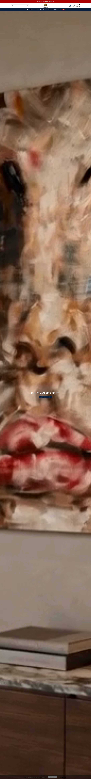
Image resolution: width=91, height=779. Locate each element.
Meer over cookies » (62, 777)
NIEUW (27, 9)
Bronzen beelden (43, 9)
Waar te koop (54, 9)
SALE (64, 9)
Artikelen (49, 9)
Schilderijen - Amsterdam (34, 9)
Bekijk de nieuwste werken (45, 397)
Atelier (60, 9)
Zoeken (27, 5)
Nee (54, 777)
